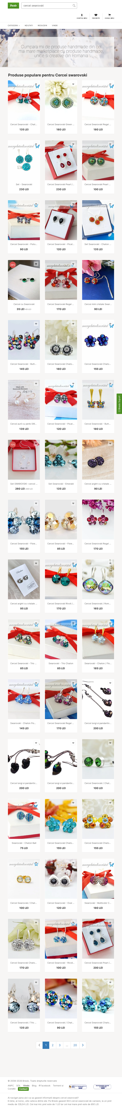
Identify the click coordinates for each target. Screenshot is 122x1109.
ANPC (11, 1085)
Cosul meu (109, 18)
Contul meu (82, 18)
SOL (18, 1085)
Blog (34, 1085)
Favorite (96, 18)
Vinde (26, 1085)
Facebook (45, 1085)
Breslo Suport (119, 403)
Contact (23, 1088)
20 (75, 1045)
